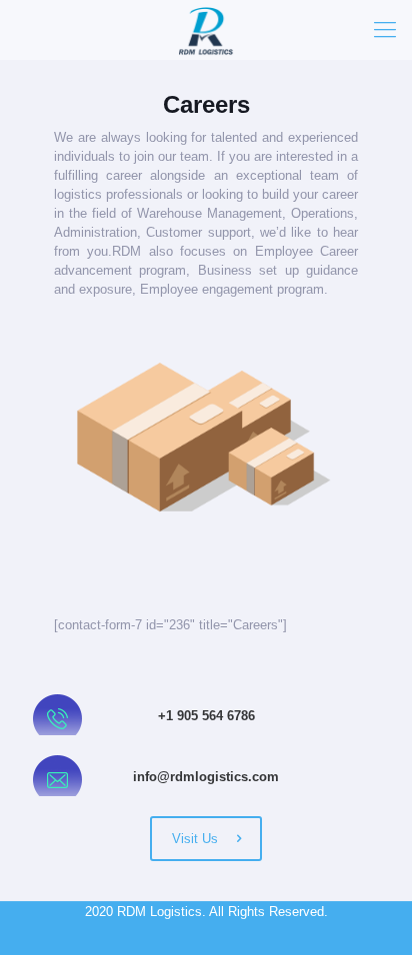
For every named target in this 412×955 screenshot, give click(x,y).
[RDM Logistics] (206, 30)
